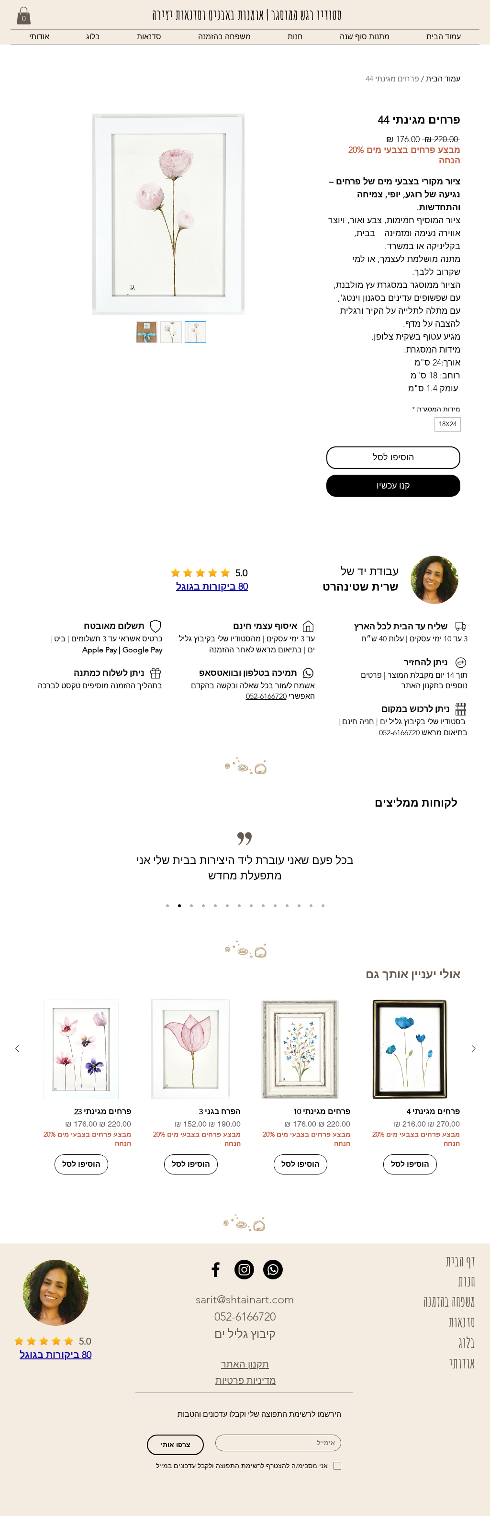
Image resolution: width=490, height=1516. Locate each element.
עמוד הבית (443, 78)
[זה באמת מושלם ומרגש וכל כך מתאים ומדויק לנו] (275, 905)
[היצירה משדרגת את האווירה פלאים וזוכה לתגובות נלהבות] (239, 905)
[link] (23, 15)
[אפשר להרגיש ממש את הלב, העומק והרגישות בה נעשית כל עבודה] (323, 905)
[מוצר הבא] (17, 1048)
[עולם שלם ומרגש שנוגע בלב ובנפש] (251, 905)
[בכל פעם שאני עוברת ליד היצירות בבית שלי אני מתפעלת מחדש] (179, 905)
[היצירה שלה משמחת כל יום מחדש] (203, 905)
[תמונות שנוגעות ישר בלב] (263, 905)
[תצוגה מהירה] (410, 1049)
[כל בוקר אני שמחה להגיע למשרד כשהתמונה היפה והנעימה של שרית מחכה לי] (311, 905)
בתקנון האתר (422, 685)
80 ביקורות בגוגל (212, 586)
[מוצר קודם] (473, 1048)
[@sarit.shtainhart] (244, 1269)
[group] (245, 1087)
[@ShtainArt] (215, 1269)
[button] (295, 37)
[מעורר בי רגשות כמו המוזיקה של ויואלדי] (299, 905)
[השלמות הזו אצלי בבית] (227, 905)
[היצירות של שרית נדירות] (215, 905)
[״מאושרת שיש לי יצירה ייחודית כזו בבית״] (167, 905)
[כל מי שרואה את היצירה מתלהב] (191, 905)
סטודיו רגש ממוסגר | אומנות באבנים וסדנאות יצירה (247, 14)
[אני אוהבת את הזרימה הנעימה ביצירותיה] (287, 905)
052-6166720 (399, 732)
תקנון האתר (245, 1364)
